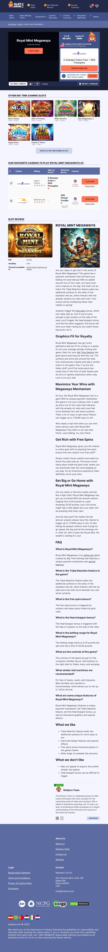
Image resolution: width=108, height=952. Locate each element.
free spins (80, 310)
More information (79, 68)
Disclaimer (13, 888)
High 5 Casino (31, 267)
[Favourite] (37, 84)
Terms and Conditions (19, 878)
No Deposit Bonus (52, 6)
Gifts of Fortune (38, 118)
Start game (33, 51)
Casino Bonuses (53, 16)
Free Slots (33, 6)
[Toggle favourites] (97, 6)
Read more (93, 818)
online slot (88, 555)
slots (20, 24)
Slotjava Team (63, 849)
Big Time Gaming (34, 44)
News (96, 17)
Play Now (93, 76)
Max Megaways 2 (86, 118)
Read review (90, 186)
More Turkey (13, 118)
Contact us (61, 854)
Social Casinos (75, 6)
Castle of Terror (38, 142)
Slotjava (12, 24)
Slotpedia (40, 17)
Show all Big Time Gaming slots (54, 151)
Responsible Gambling (19, 872)
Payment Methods (81, 16)
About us (60, 843)
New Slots (11, 16)
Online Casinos (67, 16)
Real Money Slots (25, 16)
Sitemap (60, 859)
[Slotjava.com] (16, 6)
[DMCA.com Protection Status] (79, 904)
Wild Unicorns (61, 118)
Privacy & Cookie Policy (20, 883)
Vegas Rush (13, 142)
